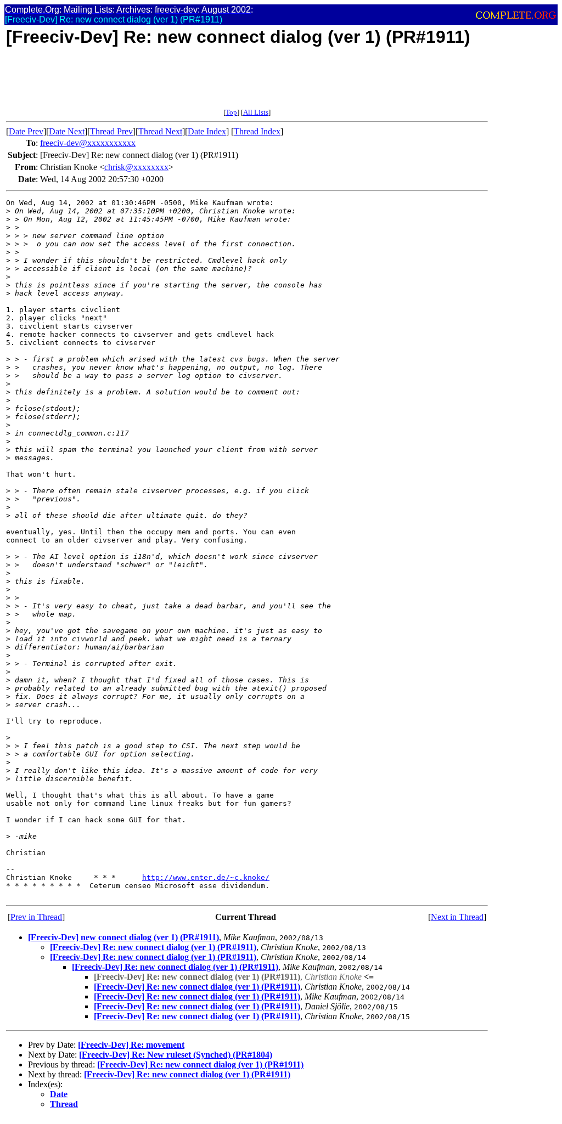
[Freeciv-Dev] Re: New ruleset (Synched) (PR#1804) (175, 1054)
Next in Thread (457, 917)
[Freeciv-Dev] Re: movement (131, 1044)
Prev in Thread (36, 917)
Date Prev (26, 131)
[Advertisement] (206, 83)
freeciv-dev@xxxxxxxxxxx (88, 143)
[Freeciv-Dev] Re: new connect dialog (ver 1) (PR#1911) (153, 947)
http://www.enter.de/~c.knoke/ (205, 877)
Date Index (207, 131)
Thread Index (257, 131)
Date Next (67, 131)
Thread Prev (111, 131)
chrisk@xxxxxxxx (136, 167)
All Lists (255, 112)
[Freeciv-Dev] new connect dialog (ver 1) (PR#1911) (123, 937)
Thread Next (160, 131)
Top (231, 112)
